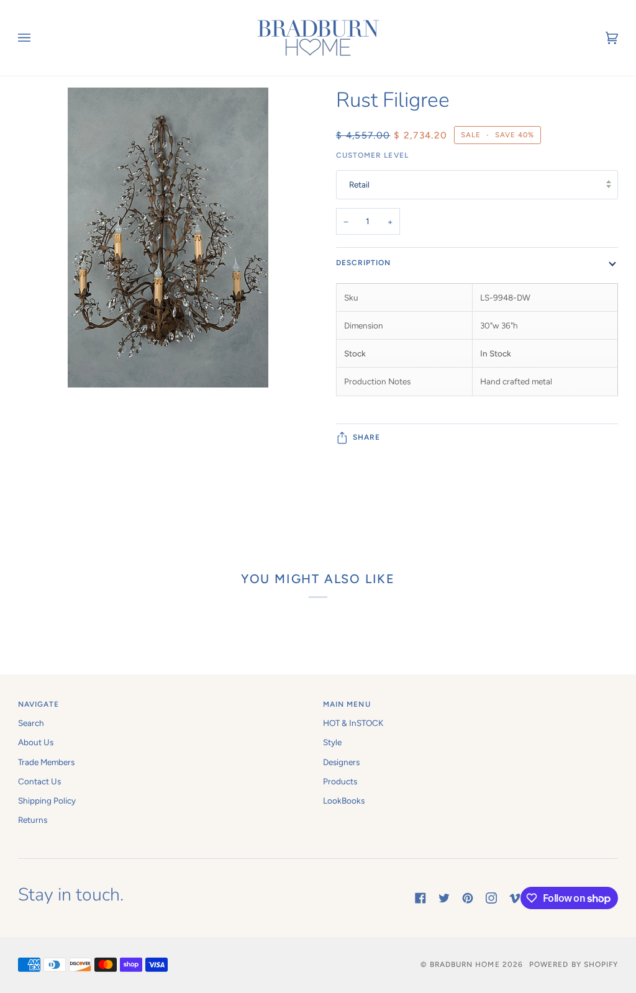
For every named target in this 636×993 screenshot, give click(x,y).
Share (366, 437)
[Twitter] (444, 898)
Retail (359, 184)
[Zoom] (168, 312)
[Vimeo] (514, 898)
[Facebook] (420, 898)
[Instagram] (491, 898)
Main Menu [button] (347, 704)
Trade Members (46, 762)
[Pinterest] (467, 898)
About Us (35, 742)
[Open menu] (36, 38)
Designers (341, 762)
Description (363, 262)
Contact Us (39, 781)
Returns (32, 820)
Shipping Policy (47, 800)
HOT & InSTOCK (353, 723)
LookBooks (344, 800)
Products (340, 781)
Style (332, 742)
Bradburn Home (465, 964)
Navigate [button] (39, 704)
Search (31, 723)
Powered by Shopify (573, 964)
